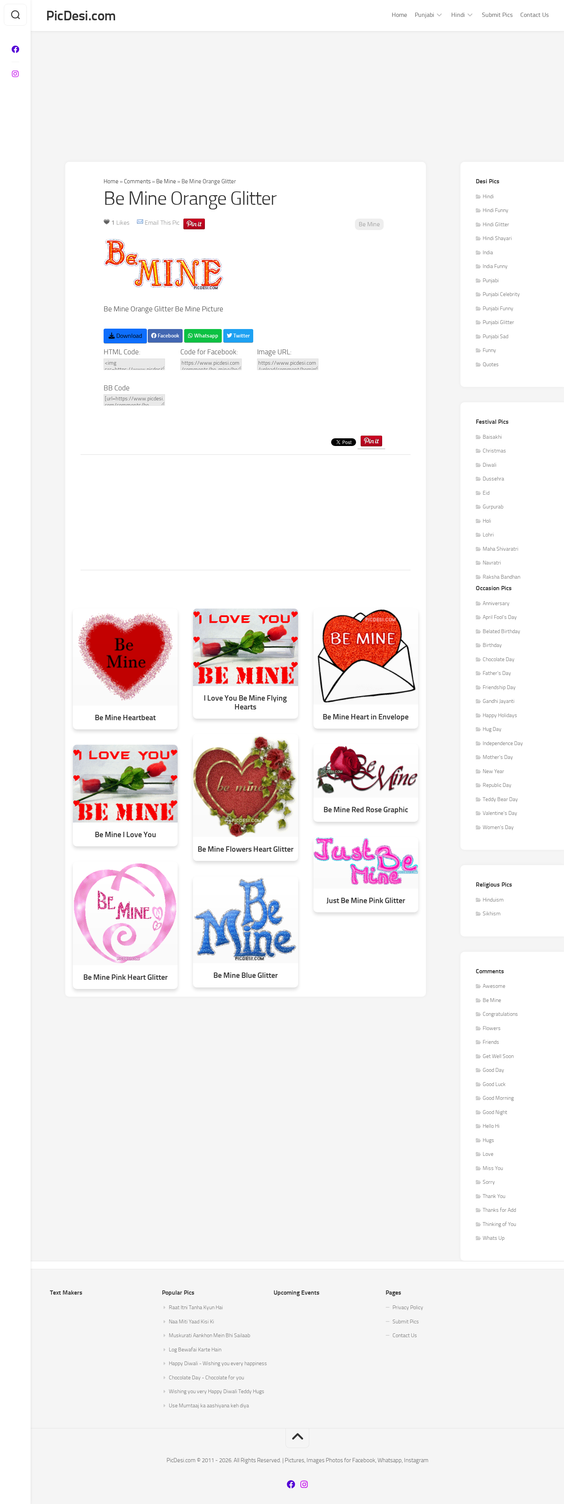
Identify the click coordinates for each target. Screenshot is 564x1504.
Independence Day (503, 743)
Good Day (493, 1070)
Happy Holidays (500, 715)
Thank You (494, 1196)
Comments (137, 181)
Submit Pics (497, 14)
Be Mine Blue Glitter (245, 975)
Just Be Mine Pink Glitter (366, 900)
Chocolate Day (499, 659)
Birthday (492, 645)
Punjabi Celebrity (501, 294)
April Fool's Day (500, 617)
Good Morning (498, 1098)
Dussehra (493, 479)
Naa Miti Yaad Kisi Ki (191, 1321)
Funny (489, 350)
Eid (486, 493)
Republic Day (497, 785)
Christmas (494, 451)
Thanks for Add (499, 1210)
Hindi (458, 14)
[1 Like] (107, 222)
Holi (487, 521)
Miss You (493, 1168)
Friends (491, 1042)
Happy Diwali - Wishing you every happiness (218, 1363)
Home (399, 14)
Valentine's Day (500, 813)
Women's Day (498, 827)
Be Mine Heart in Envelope (366, 717)
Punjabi (424, 14)
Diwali (489, 465)
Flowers (492, 1028)
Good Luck (494, 1084)
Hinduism (493, 900)
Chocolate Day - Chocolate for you (206, 1377)
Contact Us (534, 14)
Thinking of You (499, 1224)
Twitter (241, 335)
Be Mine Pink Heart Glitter (125, 977)
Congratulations (500, 1014)
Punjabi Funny (498, 308)
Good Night (495, 1112)
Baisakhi (492, 437)
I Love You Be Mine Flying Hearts (245, 702)
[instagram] (15, 74)
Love (488, 1154)
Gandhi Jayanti (499, 701)
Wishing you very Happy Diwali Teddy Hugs (216, 1391)
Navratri (492, 562)
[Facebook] (15, 49)
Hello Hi (491, 1126)
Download (128, 335)
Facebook (168, 335)
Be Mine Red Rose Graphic (365, 809)
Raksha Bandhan (501, 577)
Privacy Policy (407, 1307)
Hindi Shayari (497, 238)
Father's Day (497, 673)
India (488, 252)
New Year (493, 771)
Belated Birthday (501, 631)
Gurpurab (493, 507)
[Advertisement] (297, 89)
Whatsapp (205, 335)
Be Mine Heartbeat (125, 717)
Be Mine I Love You (125, 834)
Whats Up (494, 1238)
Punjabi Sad (495, 336)
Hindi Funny (495, 210)
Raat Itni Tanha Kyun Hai (196, 1307)
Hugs (488, 1140)
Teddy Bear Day (500, 799)
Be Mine (166, 181)
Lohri (488, 535)
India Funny (495, 266)
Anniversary (496, 603)
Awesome (494, 986)
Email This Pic (162, 222)
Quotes (491, 364)
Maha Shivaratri (500, 549)
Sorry (489, 1182)
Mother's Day (498, 757)
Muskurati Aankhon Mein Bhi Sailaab (209, 1335)
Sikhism (492, 913)
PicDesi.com (81, 15)
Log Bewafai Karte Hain (195, 1349)
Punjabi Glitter (498, 322)
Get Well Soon (498, 1056)
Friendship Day (499, 687)
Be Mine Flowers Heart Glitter (246, 849)
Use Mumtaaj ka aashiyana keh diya (209, 1405)
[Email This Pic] (140, 222)
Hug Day (492, 729)
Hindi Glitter (496, 224)
